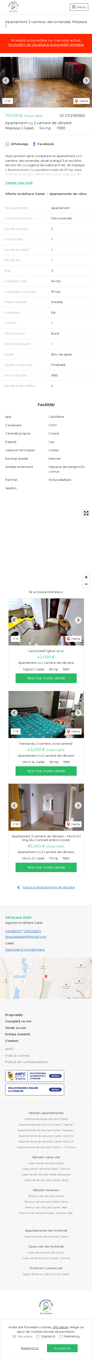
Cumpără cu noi (18, 1021)
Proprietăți (14, 1015)
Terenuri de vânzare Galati (46, 1196)
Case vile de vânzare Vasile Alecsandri (46, 1174)
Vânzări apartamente (46, 1113)
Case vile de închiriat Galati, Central (46, 1258)
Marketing (71, 1336)
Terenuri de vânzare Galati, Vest (46, 1207)
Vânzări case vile (46, 1157)
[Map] (46, 548)
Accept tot (62, 1348)
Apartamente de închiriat (46, 1230)
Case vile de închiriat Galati (46, 1252)
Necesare (25, 1336)
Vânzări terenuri (46, 1190)
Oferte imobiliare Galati (25, 194)
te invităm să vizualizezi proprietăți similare (46, 44)
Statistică (48, 1336)
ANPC (9, 1049)
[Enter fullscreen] (86, 513)
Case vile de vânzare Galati (46, 1163)
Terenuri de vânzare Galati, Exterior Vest (46, 1213)
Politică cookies (17, 1055)
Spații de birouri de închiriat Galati (46, 1274)
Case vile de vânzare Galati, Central (46, 1168)
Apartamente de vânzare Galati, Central (46, 1136)
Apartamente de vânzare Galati (46, 1119)
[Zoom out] (86, 584)
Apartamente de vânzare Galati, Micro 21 (46, 1141)
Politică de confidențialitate (26, 1062)
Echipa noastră (17, 1034)
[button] (5, 80)
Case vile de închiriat (46, 1246)
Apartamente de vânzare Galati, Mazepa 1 (46, 1130)
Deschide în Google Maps (25, 949)
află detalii (60, 1327)
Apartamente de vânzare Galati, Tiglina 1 (46, 1124)
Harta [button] (83, 101)
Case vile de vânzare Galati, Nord (46, 1180)
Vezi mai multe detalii (46, 678)
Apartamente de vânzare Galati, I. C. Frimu (46, 1147)
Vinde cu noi (15, 1028)
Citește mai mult (19, 183)
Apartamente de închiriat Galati (46, 1236)
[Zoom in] (86, 577)
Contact (11, 1041)
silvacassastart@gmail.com (25, 936)
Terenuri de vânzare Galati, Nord (46, 1201)
